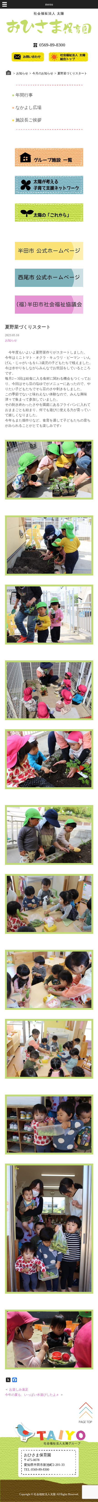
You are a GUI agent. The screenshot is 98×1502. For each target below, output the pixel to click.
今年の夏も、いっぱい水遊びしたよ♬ (32, 1394)
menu (49, 4)
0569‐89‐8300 (52, 44)
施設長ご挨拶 (28, 120)
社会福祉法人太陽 (45, 1494)
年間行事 (24, 95)
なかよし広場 (28, 107)
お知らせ (11, 340)
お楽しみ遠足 (18, 1389)
